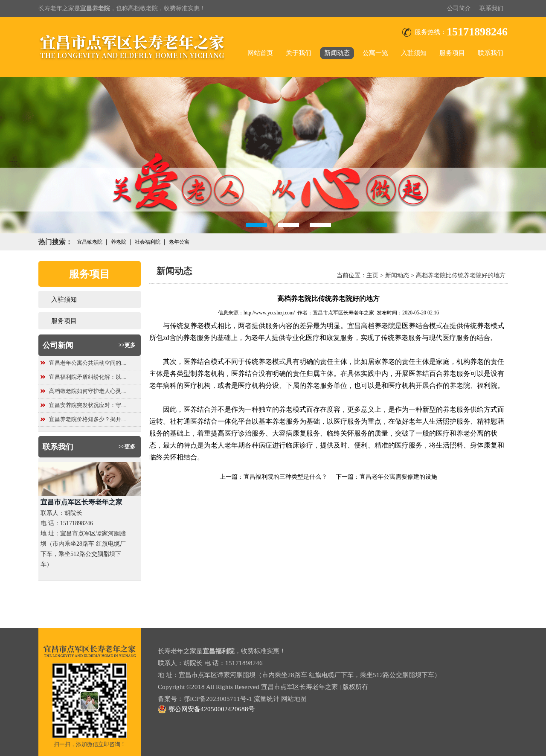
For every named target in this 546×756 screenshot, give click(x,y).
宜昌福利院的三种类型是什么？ (285, 477)
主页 (372, 275)
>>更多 (127, 345)
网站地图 (294, 698)
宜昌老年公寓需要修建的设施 (398, 477)
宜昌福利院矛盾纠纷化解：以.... (87, 377)
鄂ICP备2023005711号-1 (217, 698)
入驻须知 (414, 52)
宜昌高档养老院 (371, 325)
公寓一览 (375, 52)
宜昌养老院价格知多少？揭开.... (87, 419)
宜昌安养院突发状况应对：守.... (87, 405)
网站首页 (260, 52)
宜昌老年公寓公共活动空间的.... (87, 363)
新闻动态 (337, 52)
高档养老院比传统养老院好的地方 (460, 275)
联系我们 (491, 8)
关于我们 (298, 52)
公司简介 (459, 8)
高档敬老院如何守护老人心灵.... (87, 391)
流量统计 (266, 698)
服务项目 (452, 52)
